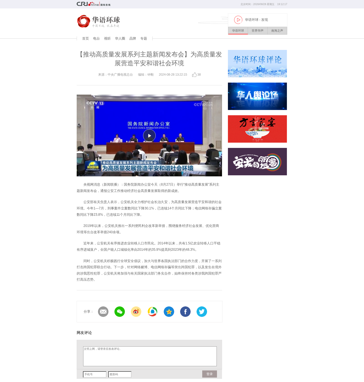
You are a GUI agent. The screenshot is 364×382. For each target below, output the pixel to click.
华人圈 (120, 38)
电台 (96, 38)
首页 (85, 38)
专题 (143, 38)
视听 (107, 38)
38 (199, 74)
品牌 (132, 38)
